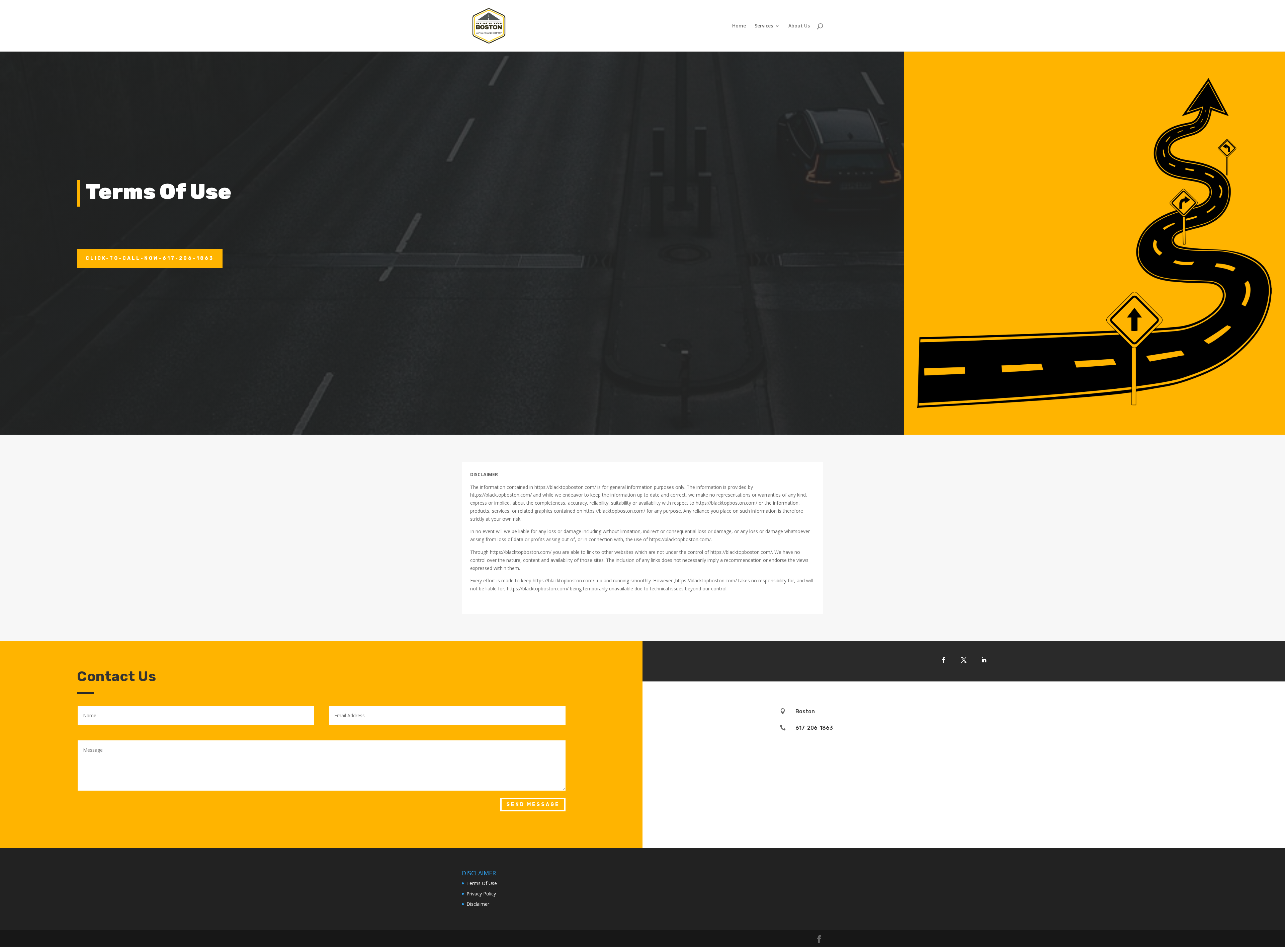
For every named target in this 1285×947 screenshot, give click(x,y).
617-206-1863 (814, 728)
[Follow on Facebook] (943, 660)
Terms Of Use (481, 883)
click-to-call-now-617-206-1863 (150, 258)
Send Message (533, 804)
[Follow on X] (963, 660)
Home (739, 26)
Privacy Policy (481, 893)
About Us (799, 26)
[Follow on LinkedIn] (984, 660)
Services (764, 26)
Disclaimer (477, 904)
